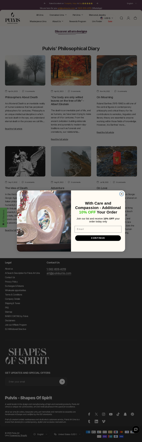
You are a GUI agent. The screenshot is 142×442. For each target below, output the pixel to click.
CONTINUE (98, 238)
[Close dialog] (122, 194)
